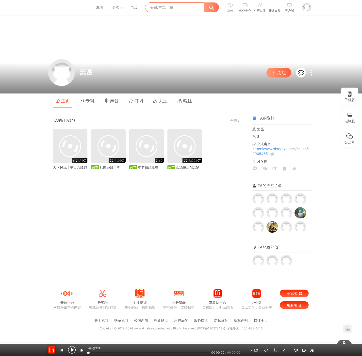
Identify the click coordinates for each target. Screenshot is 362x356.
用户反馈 (181, 320)
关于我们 (101, 320)
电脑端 (292, 305)
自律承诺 (261, 320)
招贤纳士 (161, 320)
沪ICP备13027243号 (211, 328)
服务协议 (201, 320)
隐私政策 (221, 320)
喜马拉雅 (67, 7)
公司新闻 (141, 320)
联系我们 (121, 320)
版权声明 (241, 320)
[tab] (62, 100)
